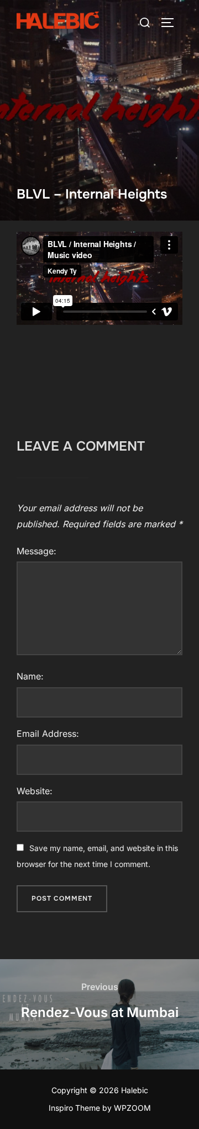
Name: (30, 676)
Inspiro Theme (74, 1107)
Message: (36, 551)
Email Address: (48, 733)
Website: (35, 790)
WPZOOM (132, 1107)
